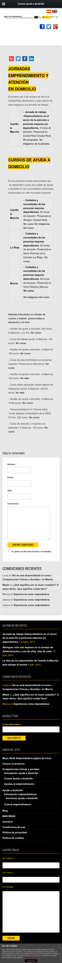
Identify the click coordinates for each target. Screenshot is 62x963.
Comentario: (13, 503)
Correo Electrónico (12, 724)
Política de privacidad (14, 832)
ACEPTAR (31, 961)
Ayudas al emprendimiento (19, 784)
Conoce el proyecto (13, 763)
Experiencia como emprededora (31, 594)
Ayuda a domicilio (12, 790)
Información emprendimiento (20, 794)
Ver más (24, 378)
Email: (11, 477)
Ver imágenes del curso (36, 297)
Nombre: (12, 464)
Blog (5, 810)
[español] (48, 11)
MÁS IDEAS (8, 816)
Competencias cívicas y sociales (20, 769)
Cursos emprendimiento (17, 804)
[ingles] (54, 11)
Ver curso (28, 223)
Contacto (7, 821)
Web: (9, 490)
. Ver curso (35, 332)
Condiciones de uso (13, 827)
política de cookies (32, 955)
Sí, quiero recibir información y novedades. (32, 551)
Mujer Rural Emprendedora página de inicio (26, 758)
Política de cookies (13, 837)
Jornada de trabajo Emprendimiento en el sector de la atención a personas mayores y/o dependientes (29, 638)
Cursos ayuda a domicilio (18, 778)
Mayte (5, 584)
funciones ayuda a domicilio (22, 798)
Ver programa (30, 139)
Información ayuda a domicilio (21, 773)
